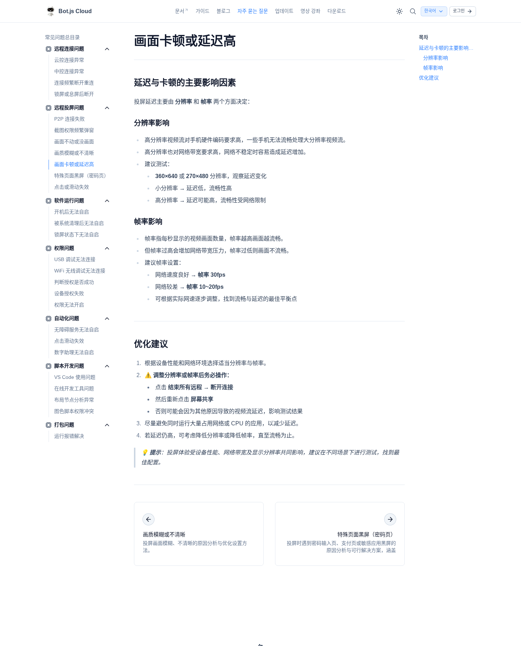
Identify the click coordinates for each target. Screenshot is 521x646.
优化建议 (151, 344)
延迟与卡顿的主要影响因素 (185, 82)
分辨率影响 (151, 123)
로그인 (459, 11)
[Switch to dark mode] (399, 11)
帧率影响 (148, 222)
